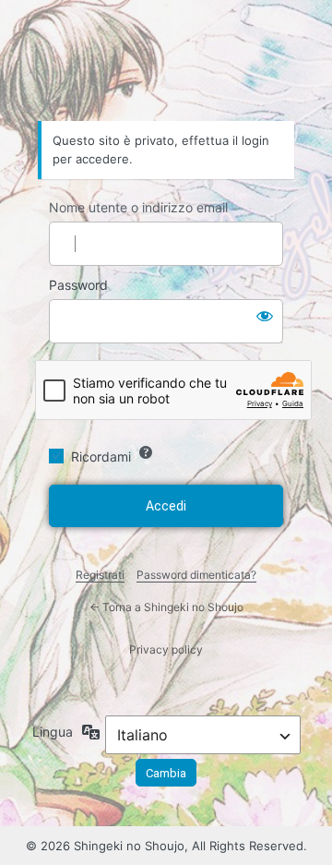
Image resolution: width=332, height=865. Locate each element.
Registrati (100, 575)
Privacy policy (166, 649)
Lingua (52, 731)
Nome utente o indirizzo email (138, 207)
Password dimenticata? (196, 575)
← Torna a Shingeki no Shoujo (166, 607)
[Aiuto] (146, 452)
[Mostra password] (264, 315)
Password (78, 285)
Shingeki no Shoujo (166, 69)
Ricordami (101, 456)
